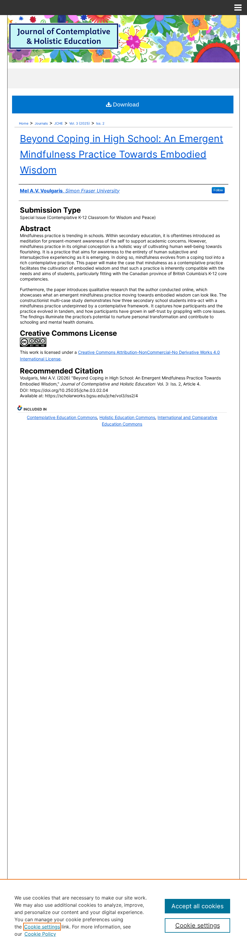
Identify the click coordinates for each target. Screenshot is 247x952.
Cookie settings (42, 927)
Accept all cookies (197, 906)
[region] (123, 915)
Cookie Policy (40, 934)
